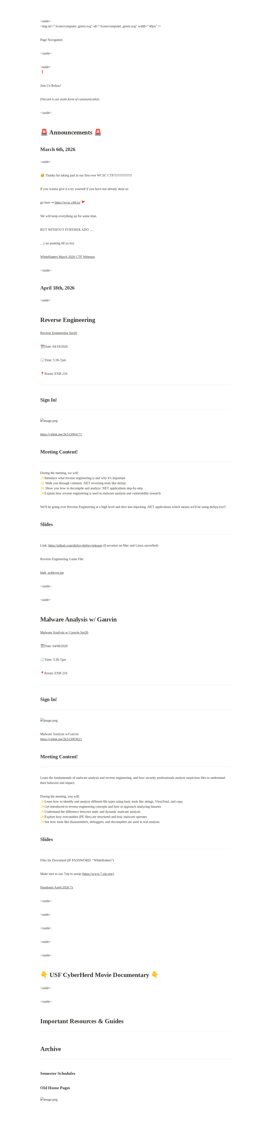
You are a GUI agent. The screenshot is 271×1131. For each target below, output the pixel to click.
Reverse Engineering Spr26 (58, 333)
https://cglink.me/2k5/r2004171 (61, 434)
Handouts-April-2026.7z (56, 887)
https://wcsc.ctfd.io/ (67, 202)
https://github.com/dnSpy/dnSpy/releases (75, 545)
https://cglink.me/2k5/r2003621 (61, 739)
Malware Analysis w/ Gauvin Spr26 (64, 632)
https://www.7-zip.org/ (98, 874)
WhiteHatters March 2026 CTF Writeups (67, 257)
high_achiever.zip (52, 572)
